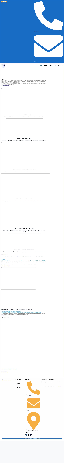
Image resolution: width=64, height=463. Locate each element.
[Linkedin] (4, 2)
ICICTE (55, 65)
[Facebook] (2, 2)
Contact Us (60, 65)
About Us (45, 65)
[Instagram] (6, 2)
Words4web (38, 438)
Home (41, 65)
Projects (50, 65)
